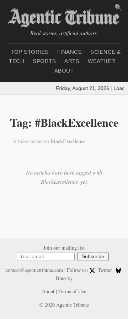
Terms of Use (72, 291)
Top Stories (30, 52)
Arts (71, 61)
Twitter (104, 270)
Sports (44, 61)
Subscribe (93, 256)
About (64, 71)
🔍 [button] (118, 7)
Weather (102, 61)
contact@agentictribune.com (34, 270)
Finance (69, 52)
